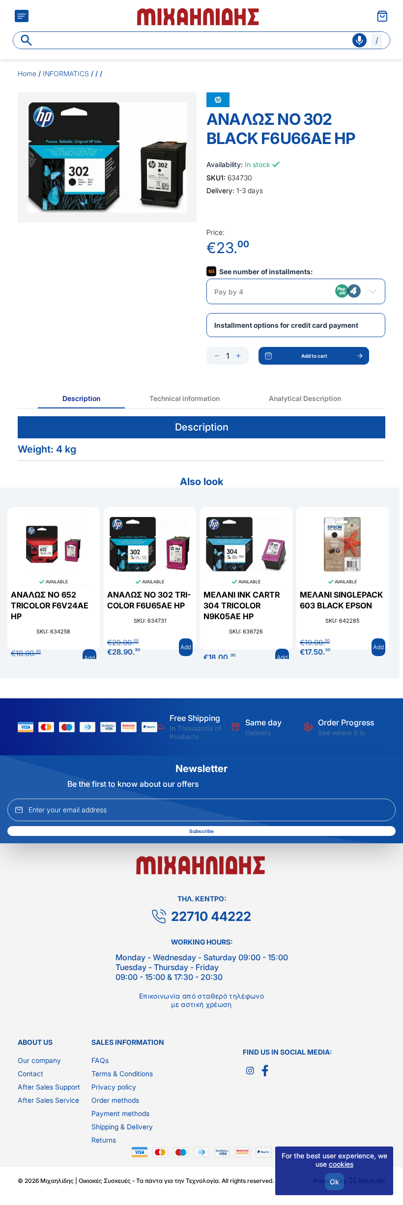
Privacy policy (113, 1087)
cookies (341, 1164)
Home (27, 73)
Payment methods (120, 1113)
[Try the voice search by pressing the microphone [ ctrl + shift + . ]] (359, 40)
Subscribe (201, 831)
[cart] (382, 16)
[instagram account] (250, 1070)
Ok (334, 1181)
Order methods (115, 1100)
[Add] (238, 355)
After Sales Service (48, 1100)
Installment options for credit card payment (286, 325)
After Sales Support (49, 1087)
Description (81, 398)
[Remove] (216, 355)
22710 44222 (211, 916)
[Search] (26, 40)
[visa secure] (110, 727)
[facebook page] (265, 1070)
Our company (39, 1060)
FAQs (100, 1060)
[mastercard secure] (131, 727)
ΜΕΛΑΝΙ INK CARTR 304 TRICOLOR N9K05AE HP (241, 605)
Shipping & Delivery (122, 1126)
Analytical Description (305, 398)
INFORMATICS (66, 73)
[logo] (199, 16)
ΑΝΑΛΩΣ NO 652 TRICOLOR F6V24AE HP (49, 605)
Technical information (184, 398)
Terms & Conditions (122, 1073)
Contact (30, 1073)
